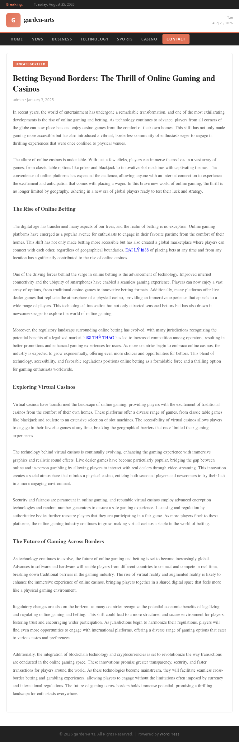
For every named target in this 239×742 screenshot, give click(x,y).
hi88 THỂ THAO (98, 337)
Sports (125, 39)
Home (17, 39)
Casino (149, 39)
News (37, 39)
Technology (94, 39)
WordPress (170, 734)
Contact (175, 39)
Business (62, 39)
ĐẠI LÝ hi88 (137, 250)
